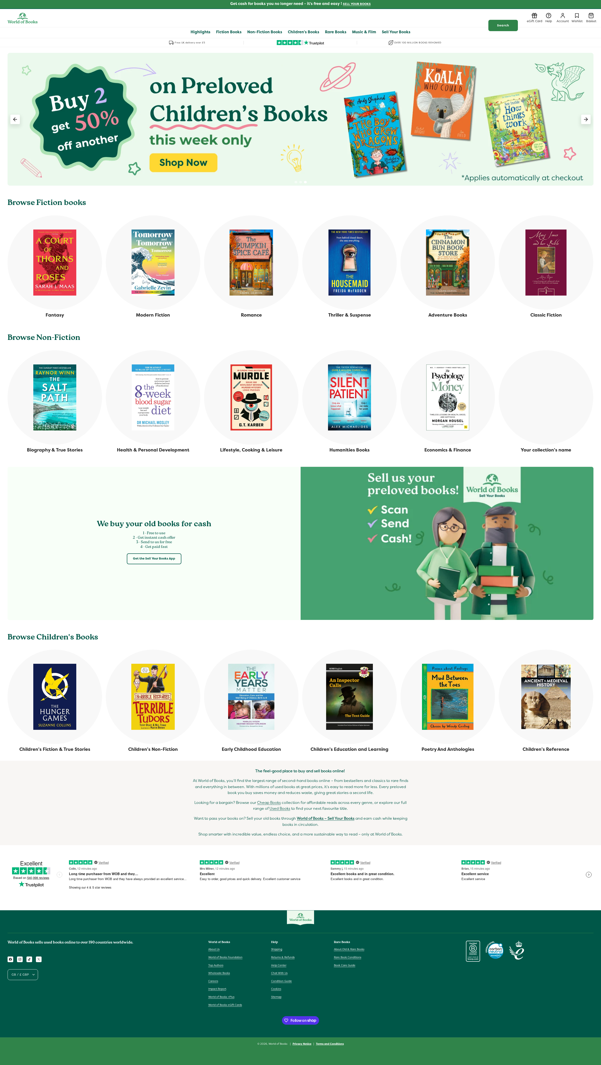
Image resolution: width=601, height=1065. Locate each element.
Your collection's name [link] (546, 449)
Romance (251, 315)
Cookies (276, 989)
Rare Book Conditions (347, 957)
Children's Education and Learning (349, 749)
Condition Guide (281, 981)
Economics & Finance (447, 449)
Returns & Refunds (283, 957)
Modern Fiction (153, 315)
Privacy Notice (302, 1043)
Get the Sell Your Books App (154, 558)
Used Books (279, 808)
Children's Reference (546, 749)
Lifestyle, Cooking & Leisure (251, 449)
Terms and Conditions (330, 1043)
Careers (213, 981)
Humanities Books (349, 449)
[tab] (295, 182)
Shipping (276, 949)
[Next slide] (586, 119)
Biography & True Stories (55, 449)
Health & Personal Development (153, 449)
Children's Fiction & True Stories (54, 749)
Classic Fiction (546, 315)
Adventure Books (447, 315)
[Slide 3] (300, 119)
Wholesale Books (219, 973)
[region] (300, 119)
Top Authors (215, 965)
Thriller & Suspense (349, 315)
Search (503, 25)
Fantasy (55, 315)
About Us (214, 949)
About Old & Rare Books (349, 949)
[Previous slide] (15, 119)
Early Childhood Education (251, 749)
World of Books (278, 1043)
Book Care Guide (344, 965)
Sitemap (276, 996)
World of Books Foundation (225, 957)
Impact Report (217, 989)
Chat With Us (279, 973)
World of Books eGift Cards (225, 1004)
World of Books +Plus (221, 996)
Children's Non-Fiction (153, 749)
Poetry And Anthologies (448, 749)
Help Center (278, 965)
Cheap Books (269, 803)
